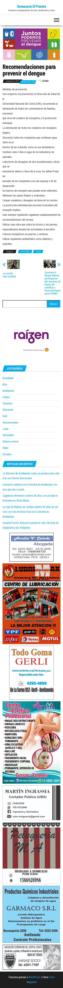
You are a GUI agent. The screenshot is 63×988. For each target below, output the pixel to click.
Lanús (6, 428)
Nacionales (8, 435)
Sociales (7, 454)
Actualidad (25, 251)
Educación (8, 409)
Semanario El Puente (31, 6)
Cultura (6, 397)
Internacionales (10, 422)
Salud (38, 251)
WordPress (34, 977)
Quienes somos (10, 441)
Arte (5, 384)
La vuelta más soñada (9, 275)
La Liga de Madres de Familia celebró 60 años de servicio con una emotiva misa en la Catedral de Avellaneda (31, 511)
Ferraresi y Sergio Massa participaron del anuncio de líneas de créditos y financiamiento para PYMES (52, 283)
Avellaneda (8, 390)
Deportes (7, 403)
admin (45, 81)
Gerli (5, 416)
